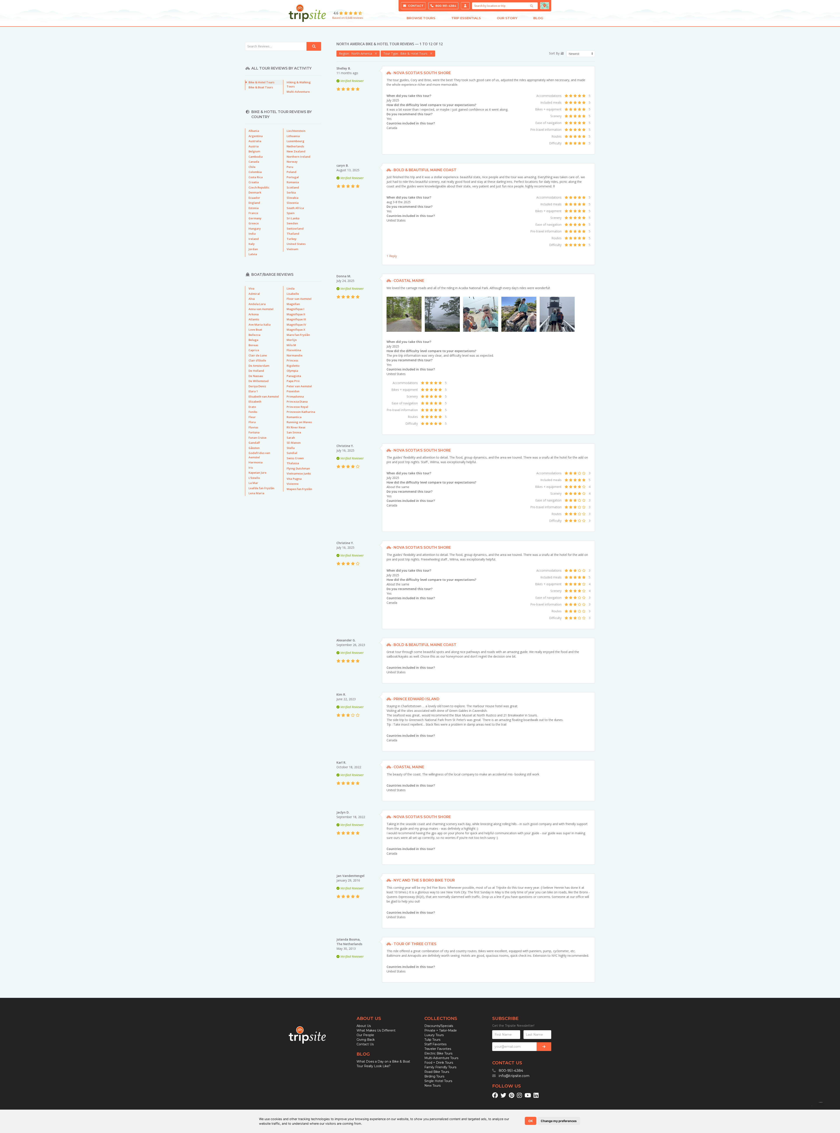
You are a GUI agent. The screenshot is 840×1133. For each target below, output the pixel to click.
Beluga (253, 340)
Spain (290, 213)
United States (396, 220)
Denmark (254, 192)
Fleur (252, 417)
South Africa (295, 208)
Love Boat (255, 330)
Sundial (292, 453)
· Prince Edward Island (415, 699)
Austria (253, 146)
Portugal (293, 177)
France (253, 213)
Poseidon (293, 391)
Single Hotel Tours (438, 1081)
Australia (254, 141)
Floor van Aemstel (299, 299)
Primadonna (295, 396)
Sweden (292, 223)
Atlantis (253, 319)
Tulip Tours (432, 1040)
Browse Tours (421, 18)
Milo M (291, 345)
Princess (292, 360)
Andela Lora (257, 304)
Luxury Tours (434, 1035)
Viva (251, 288)
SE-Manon (294, 443)
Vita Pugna (294, 479)
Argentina (255, 136)
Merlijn (292, 340)
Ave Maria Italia (259, 324)
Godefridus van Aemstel (259, 455)
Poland (291, 172)
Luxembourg (295, 141)
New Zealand (296, 151)
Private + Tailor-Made (440, 1030)
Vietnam (292, 249)
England (254, 203)
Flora (252, 422)
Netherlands (295, 146)
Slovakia (292, 198)
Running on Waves (299, 422)
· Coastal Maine (407, 281)
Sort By (554, 53)
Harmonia (255, 462)
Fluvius (253, 427)
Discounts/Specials (438, 1026)
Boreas (253, 345)
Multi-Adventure (298, 92)
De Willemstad (258, 381)
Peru (290, 167)
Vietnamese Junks (299, 473)
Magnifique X (296, 330)
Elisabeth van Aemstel (263, 396)
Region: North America (356, 53)
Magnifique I (295, 309)
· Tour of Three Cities (413, 944)
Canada (392, 128)
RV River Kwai (296, 427)
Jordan (253, 249)
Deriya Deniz (257, 386)
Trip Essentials (466, 18)
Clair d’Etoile (257, 360)
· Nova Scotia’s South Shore (421, 73)
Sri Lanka (293, 218)
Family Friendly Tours (440, 1067)
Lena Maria (256, 493)
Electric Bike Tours (438, 1053)
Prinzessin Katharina (301, 412)
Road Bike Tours (436, 1072)
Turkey (291, 239)
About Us (364, 1026)
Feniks (252, 412)
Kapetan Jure (257, 473)
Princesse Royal (297, 407)
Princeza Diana (297, 401)
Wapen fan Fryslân (299, 489)
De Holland (256, 371)
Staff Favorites (435, 1044)
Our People (365, 1035)
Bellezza (254, 335)
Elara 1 (253, 391)
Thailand (293, 234)
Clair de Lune (257, 355)
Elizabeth (254, 401)
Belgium (254, 151)
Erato (252, 407)
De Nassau (255, 376)
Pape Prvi (293, 381)
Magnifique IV (296, 324)
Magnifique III (296, 319)
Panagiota (294, 376)
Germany (254, 218)
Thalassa (293, 463)
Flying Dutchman (298, 468)
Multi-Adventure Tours (441, 1058)
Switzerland (295, 228)
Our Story (507, 18)
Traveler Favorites (437, 1049)
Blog (538, 18)
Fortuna (253, 432)
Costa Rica (255, 177)
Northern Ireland (298, 157)
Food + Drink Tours (438, 1063)
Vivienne (293, 484)
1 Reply (392, 256)
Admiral (254, 294)
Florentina (294, 350)
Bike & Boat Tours (260, 87)
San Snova (294, 432)
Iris (250, 468)
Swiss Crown (295, 458)
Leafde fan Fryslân (261, 488)
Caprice (253, 350)
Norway (292, 162)
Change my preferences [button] (559, 1121)
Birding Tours (434, 1076)
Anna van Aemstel (260, 309)
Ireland (253, 239)
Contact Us (365, 1044)
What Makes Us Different (376, 1030)
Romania (293, 182)
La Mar (253, 483)
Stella (291, 448)
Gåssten (254, 448)
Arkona (253, 314)
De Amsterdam (258, 366)
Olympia (292, 371)
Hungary (254, 228)
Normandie (295, 355)
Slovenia (293, 203)
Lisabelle (293, 294)
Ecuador (254, 198)
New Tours (432, 1086)
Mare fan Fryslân (298, 335)
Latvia (252, 254)
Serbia (291, 192)
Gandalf (254, 443)
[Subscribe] (544, 1046)
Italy (251, 244)
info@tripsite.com (514, 1076)
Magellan (293, 304)
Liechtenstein (296, 131)
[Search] (532, 5)
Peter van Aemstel (299, 386)
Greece (253, 223)
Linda (290, 288)
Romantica (294, 417)
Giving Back (366, 1040)
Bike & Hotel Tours (261, 82)
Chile (252, 167)
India (252, 234)
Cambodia (255, 157)
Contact (415, 5)
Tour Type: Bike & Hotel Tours (406, 53)
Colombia (255, 172)
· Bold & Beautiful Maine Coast (423, 170)
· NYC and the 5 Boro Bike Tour (423, 880)
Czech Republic (259, 187)
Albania (253, 131)
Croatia (253, 182)
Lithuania (293, 136)
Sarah (291, 438)
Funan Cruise (257, 438)
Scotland (293, 187)
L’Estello (254, 478)
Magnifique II (296, 314)
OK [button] (530, 1121)
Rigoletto (293, 366)
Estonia (253, 208)
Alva (251, 299)
